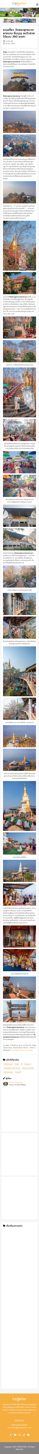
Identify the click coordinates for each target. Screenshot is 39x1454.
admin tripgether (16, 1082)
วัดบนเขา (27, 1064)
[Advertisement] (19, 1110)
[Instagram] (19, 1435)
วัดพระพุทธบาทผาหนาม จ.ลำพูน (22, 1050)
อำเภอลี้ (18, 1072)
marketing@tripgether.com (19, 1428)
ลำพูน (17, 1064)
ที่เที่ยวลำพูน (8, 1064)
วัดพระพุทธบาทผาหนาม (12, 1068)
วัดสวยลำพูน (8, 1072)
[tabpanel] (19, 12)
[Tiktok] (24, 1435)
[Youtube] (15, 1435)
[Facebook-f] (10, 1435)
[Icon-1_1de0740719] (28, 1435)
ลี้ (21, 1064)
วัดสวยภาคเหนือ (28, 1068)
